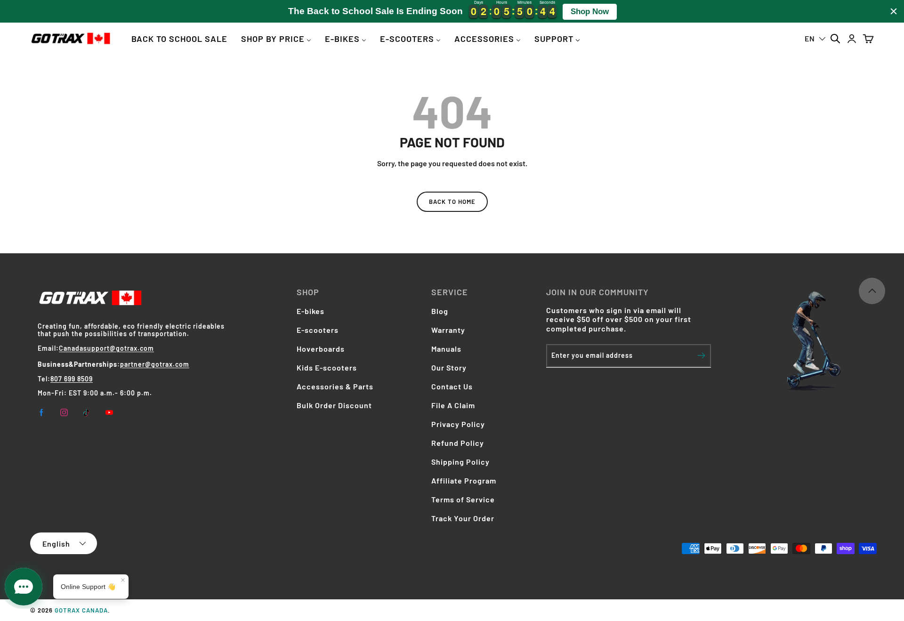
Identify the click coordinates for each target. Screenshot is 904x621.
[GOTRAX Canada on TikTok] (86, 412)
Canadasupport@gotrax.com (106, 348)
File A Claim (453, 405)
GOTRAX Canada (81, 610)
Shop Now (590, 11)
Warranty (448, 329)
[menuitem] (179, 38)
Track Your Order (462, 518)
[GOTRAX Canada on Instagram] (64, 412)
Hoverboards (321, 348)
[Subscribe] (701, 355)
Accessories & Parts (335, 386)
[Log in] (851, 38)
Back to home (452, 201)
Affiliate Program (463, 480)
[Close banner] (893, 11)
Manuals (446, 348)
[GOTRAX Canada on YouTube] (109, 412)
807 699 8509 (71, 379)
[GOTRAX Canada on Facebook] (41, 412)
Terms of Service (463, 499)
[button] (868, 38)
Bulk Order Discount (334, 405)
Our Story (449, 367)
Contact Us (452, 386)
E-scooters (318, 329)
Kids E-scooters (327, 367)
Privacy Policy (458, 423)
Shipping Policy (460, 461)
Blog (439, 310)
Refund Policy (457, 442)
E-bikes (310, 310)
